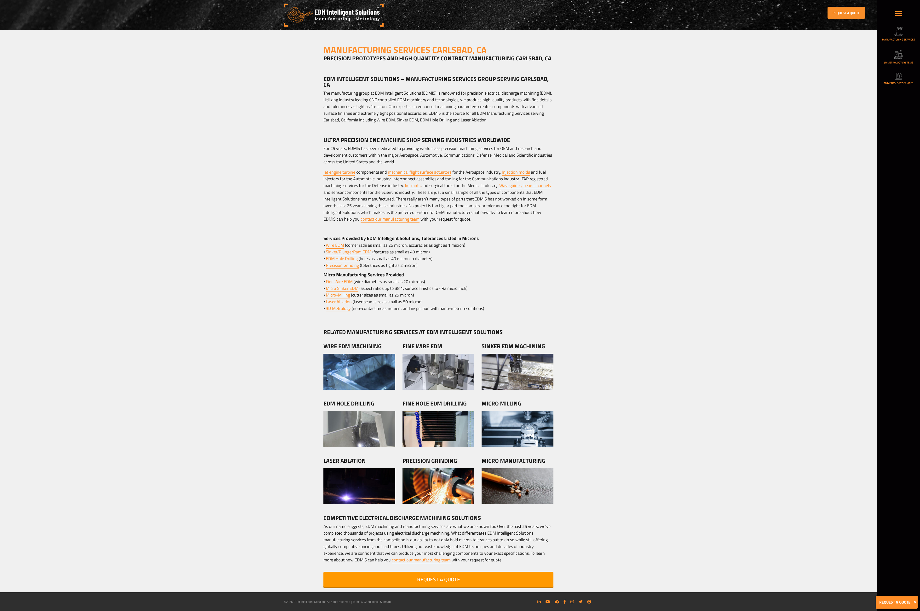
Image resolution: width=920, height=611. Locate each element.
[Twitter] (580, 601)
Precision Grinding (342, 265)
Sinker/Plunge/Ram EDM (348, 252)
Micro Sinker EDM (342, 288)
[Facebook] (565, 601)
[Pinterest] (589, 601)
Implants (412, 185)
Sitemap (385, 602)
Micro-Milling (338, 295)
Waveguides (510, 185)
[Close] (915, 602)
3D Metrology (338, 308)
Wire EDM (335, 245)
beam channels (537, 185)
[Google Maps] (557, 601)
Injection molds (516, 172)
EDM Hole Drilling (342, 258)
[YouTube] (548, 601)
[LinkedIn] (539, 601)
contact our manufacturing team (390, 219)
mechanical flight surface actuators (419, 172)
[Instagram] (572, 601)
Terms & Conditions (365, 602)
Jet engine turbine (339, 172)
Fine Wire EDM (339, 281)
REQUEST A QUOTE (846, 12)
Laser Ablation (339, 301)
